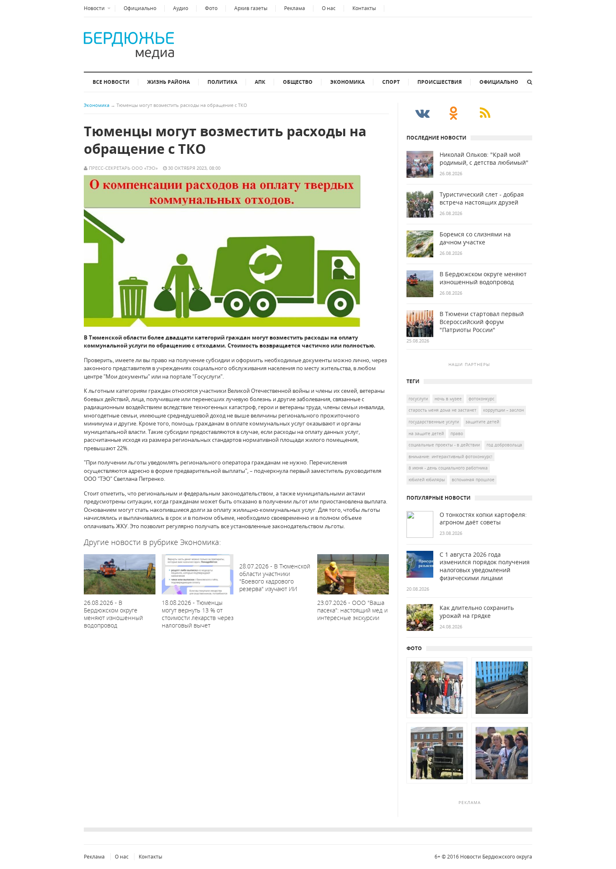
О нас (329, 8)
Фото (211, 8)
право (456, 433)
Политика (222, 82)
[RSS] (485, 113)
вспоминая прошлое (473, 479)
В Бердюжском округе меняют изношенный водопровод (483, 278)
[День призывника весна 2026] (436, 718)
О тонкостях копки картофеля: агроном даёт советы (483, 519)
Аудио (180, 8)
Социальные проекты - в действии (444, 445)
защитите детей (482, 422)
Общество (298, 82)
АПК (260, 82)
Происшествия (439, 82)
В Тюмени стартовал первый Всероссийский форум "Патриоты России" (482, 322)
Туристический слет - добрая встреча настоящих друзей (482, 198)
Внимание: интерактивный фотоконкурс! (450, 456)
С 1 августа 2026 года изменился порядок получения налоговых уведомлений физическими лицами (485, 566)
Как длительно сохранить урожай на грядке (477, 612)
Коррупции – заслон (503, 410)
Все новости (111, 82)
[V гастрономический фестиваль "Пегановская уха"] (436, 783)
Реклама (294, 8)
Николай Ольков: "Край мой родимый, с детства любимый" (484, 158)
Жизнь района (168, 82)
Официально (140, 8)
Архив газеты (250, 8)
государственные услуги (434, 422)
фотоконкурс (481, 399)
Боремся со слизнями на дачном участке (475, 238)
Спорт (391, 82)
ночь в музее (448, 399)
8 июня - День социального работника (448, 468)
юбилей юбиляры (427, 479)
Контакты (364, 8)
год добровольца (504, 445)
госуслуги (418, 399)
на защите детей (426, 433)
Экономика (347, 82)
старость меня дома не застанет (442, 410)
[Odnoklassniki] (453, 113)
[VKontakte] (422, 113)
